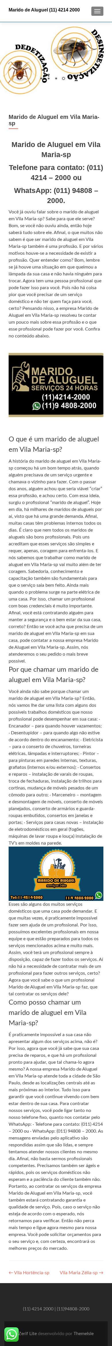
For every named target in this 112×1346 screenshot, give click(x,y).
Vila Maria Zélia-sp (81, 1272)
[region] (56, 59)
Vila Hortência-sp (29, 1272)
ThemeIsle (84, 1333)
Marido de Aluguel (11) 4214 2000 (44, 9)
